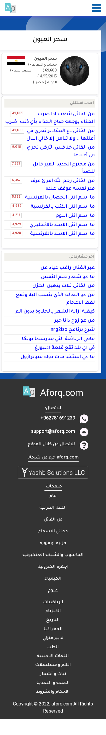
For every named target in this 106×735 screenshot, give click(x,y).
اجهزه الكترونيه (53, 567)
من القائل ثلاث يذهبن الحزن (63, 286)
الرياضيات (53, 602)
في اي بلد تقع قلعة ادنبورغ (65, 348)
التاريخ (53, 620)
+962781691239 (57, 418)
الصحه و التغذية (53, 683)
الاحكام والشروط (53, 692)
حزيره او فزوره (53, 543)
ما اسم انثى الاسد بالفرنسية (62, 234)
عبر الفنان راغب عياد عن (68, 268)
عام (53, 496)
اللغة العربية (53, 508)
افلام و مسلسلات (53, 665)
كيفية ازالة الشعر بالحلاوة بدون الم (55, 311)
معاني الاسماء (53, 531)
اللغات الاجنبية (53, 656)
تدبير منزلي (53, 638)
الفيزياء (53, 611)
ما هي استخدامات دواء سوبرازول (58, 357)
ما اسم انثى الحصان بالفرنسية (60, 197)
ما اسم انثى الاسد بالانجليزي (62, 225)
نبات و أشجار (53, 674)
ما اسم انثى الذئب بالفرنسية (63, 206)
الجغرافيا (53, 629)
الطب (53, 647)
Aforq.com (61, 392)
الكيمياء (53, 579)
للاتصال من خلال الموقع (51, 444)
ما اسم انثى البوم (75, 216)
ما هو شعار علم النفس (68, 277)
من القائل (53, 520)
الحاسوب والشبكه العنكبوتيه (53, 555)
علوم (53, 590)
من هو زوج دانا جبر (74, 320)
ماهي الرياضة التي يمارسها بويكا (58, 339)
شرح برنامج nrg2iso (73, 330)
